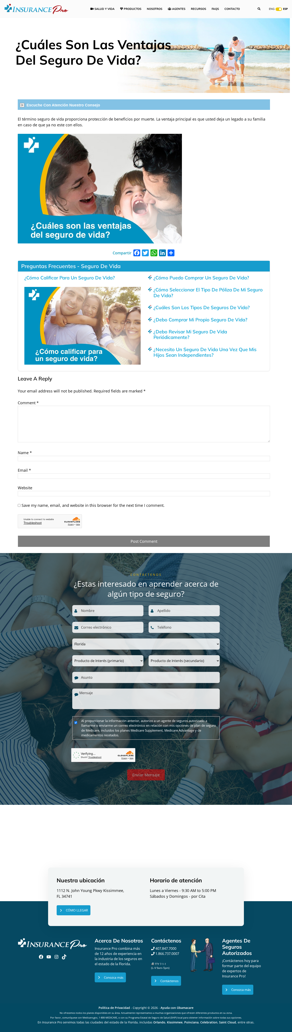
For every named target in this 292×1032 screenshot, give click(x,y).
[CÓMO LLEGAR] (73, 910)
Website (25, 487)
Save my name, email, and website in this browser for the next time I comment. (93, 505)
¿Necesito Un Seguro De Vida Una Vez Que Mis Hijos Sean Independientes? (205, 352)
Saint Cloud (227, 1022)
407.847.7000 (165, 948)
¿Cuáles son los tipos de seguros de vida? (201, 307)
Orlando (159, 1022)
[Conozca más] (110, 977)
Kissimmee (175, 1022)
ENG (271, 9)
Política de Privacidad (114, 1008)
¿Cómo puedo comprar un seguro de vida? (201, 278)
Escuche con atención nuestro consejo (63, 105)
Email (24, 470)
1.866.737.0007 (167, 953)
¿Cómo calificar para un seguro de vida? (69, 278)
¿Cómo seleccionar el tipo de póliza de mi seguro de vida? (208, 292)
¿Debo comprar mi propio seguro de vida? (200, 320)
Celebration (208, 1022)
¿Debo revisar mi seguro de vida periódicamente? (190, 334)
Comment (28, 402)
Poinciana (191, 1022)
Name (25, 452)
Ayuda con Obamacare (177, 1008)
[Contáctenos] (166, 981)
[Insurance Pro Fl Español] (36, 8)
